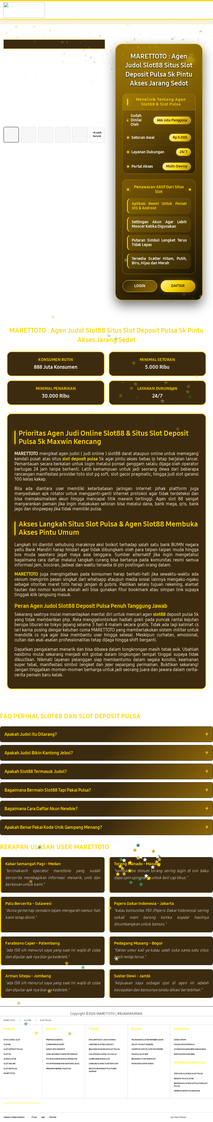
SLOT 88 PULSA (10, 1068)
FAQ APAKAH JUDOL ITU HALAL (103, 1054)
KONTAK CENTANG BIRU (184, 1054)
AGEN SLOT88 (10, 1059)
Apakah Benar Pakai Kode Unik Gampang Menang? (53, 827)
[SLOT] (17, 10)
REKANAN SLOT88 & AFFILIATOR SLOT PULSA (191, 1084)
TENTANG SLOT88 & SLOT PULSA (188, 1073)
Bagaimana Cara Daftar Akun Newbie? (41, 808)
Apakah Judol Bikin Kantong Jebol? (38, 752)
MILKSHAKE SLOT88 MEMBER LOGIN (147, 1039)
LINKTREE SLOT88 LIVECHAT (101, 1044)
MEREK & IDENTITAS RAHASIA (187, 1091)
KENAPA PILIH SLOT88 (184, 1078)
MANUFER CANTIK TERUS (142, 1063)
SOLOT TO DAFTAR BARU (142, 1044)
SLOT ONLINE (10, 1063)
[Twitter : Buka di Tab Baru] (196, 1117)
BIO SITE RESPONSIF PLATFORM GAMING (102, 1070)
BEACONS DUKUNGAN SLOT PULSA (104, 1049)
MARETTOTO (26, 574)
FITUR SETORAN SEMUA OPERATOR (61, 1059)
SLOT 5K (7, 1054)
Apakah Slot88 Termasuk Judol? (35, 771)
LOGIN (139, 285)
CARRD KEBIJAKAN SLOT (99, 1059)
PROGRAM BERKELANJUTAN (58, 1068)
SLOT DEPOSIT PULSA (13, 1049)
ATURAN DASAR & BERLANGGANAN (190, 1049)
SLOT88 (7, 1044)
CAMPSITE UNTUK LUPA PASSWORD (147, 1049)
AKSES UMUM (180, 1039)
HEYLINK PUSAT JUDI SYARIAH (102, 1039)
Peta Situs (52, 1117)
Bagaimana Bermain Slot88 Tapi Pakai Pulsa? (47, 790)
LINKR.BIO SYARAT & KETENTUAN (103, 1063)
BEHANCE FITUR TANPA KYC (143, 1059)
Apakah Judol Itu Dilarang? (30, 734)
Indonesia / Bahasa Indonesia (14, 1117)
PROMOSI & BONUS (54, 1039)
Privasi (34, 1117)
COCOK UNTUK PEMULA (184, 1044)
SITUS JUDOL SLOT (12, 1039)
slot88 (159, 614)
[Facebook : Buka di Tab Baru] (190, 1117)
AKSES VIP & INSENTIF (55, 1049)
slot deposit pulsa (80, 458)
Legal (43, 1117)
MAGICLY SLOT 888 (139, 1054)
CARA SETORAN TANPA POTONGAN (61, 1054)
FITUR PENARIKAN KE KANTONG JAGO (62, 1063)
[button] (180, 10)
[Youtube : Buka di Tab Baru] (207, 1117)
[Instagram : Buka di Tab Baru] (202, 1117)
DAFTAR (178, 285)
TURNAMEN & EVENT (55, 1044)
